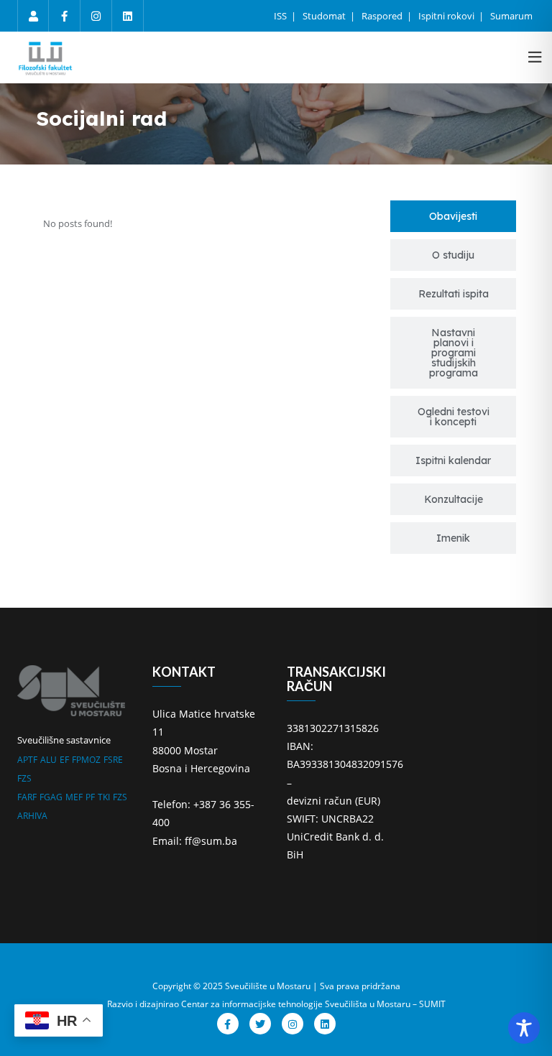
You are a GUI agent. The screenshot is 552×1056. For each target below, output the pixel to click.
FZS (24, 778)
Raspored (383, 15)
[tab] (453, 216)
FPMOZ (86, 760)
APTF (27, 760)
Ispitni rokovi (447, 15)
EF (64, 760)
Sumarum (511, 15)
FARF (27, 797)
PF (90, 797)
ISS (281, 15)
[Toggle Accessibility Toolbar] (524, 1028)
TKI (104, 797)
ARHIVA (32, 816)
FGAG (51, 797)
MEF (74, 797)
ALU (48, 760)
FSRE (113, 760)
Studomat (325, 15)
